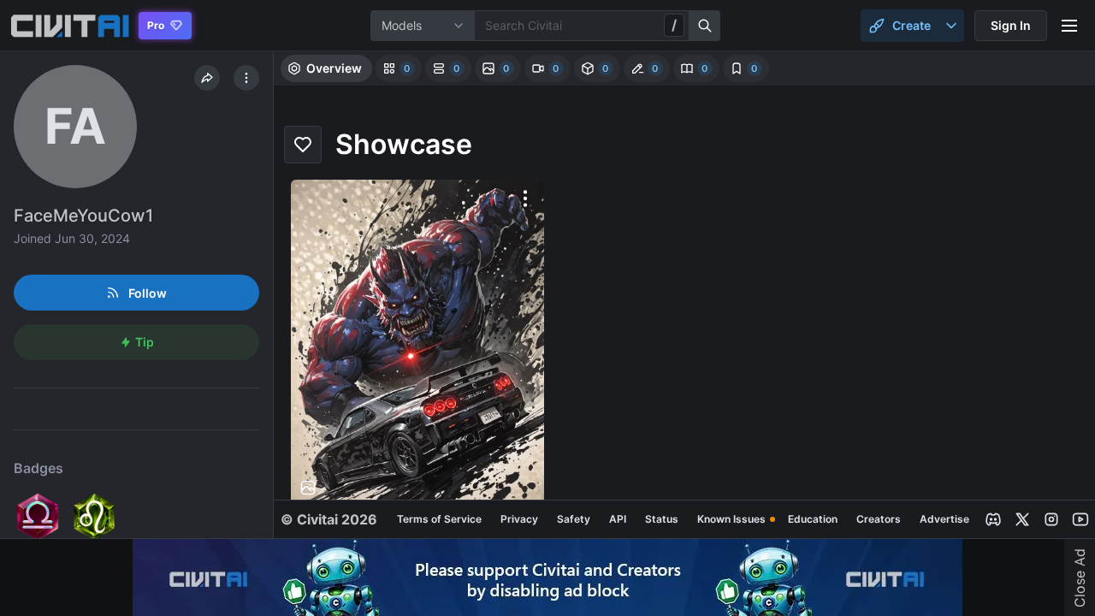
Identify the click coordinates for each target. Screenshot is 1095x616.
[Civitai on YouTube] (1080, 519)
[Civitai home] (69, 25)
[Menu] (1069, 26)
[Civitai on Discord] (993, 519)
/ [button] (674, 24)
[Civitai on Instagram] (1051, 519)
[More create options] (951, 25)
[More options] (525, 198)
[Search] (705, 25)
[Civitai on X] (1022, 519)
